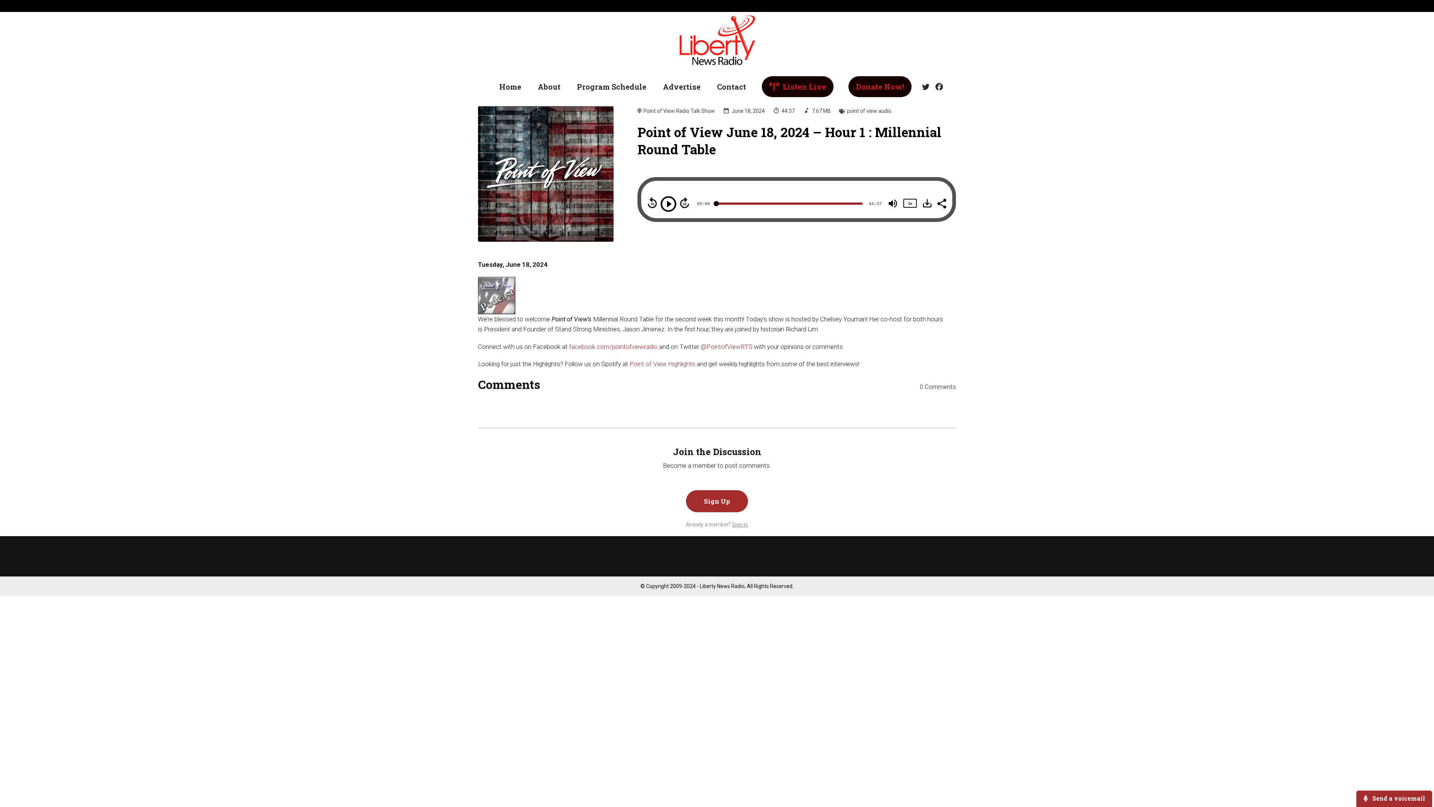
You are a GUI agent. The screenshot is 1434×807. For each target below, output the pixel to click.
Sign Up (717, 501)
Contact (731, 87)
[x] (925, 87)
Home (510, 87)
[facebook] (937, 87)
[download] (927, 203)
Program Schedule (611, 87)
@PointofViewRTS (726, 346)
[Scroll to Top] (1416, 771)
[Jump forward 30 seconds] (684, 203)
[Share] (941, 202)
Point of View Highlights (662, 364)
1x (910, 203)
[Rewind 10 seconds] (652, 203)
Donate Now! (880, 87)
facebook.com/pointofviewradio (613, 346)
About (549, 87)
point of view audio (869, 111)
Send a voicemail (1398, 798)
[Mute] (892, 203)
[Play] (668, 204)
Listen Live (803, 87)
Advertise (682, 87)
